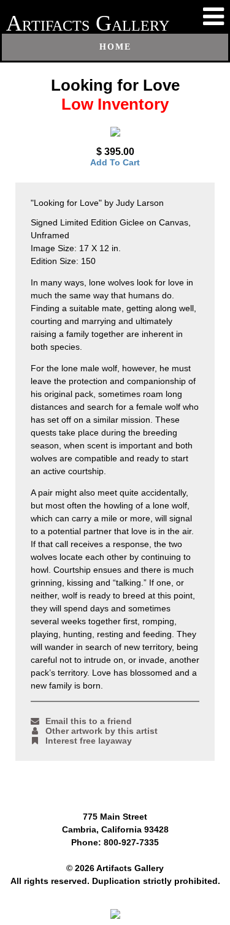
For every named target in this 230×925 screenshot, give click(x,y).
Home (115, 46)
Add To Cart (115, 162)
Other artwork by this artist (101, 731)
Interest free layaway (88, 741)
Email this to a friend (88, 721)
